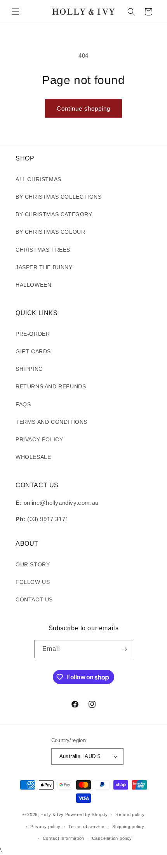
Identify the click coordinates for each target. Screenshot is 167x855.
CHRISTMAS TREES (43, 250)
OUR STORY (33, 564)
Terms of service (86, 826)
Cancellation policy (112, 838)
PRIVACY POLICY (39, 439)
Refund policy (129, 814)
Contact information (63, 838)
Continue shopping (83, 108)
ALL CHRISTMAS (38, 179)
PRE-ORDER (33, 334)
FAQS (23, 404)
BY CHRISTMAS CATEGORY (54, 214)
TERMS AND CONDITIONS (51, 422)
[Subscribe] (124, 649)
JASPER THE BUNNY (44, 267)
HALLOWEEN (33, 285)
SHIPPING (29, 369)
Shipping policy (128, 826)
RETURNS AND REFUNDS (51, 386)
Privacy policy (45, 826)
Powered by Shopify (86, 814)
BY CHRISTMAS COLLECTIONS (58, 197)
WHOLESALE (33, 457)
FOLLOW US (33, 582)
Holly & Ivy (52, 814)
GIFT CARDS (33, 351)
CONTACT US (34, 599)
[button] (15, 11)
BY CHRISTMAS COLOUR (50, 232)
